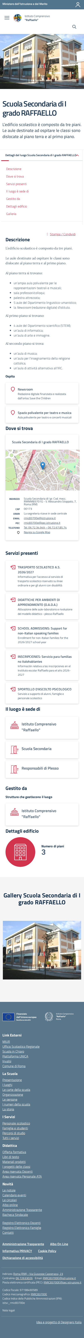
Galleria (11, 213)
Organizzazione (12, 1094)
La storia (8, 1109)
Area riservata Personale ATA (22, 1176)
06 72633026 (24, 1278)
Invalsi (6, 1061)
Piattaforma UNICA (15, 1056)
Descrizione (13, 168)
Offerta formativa (14, 1151)
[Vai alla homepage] (17, 18)
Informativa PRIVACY (17, 1250)
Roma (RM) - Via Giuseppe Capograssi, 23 (38, 1274)
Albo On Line (59, 1243)
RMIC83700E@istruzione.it (59, 1278)
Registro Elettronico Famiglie (21, 1227)
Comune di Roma (13, 1066)
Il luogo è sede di (17, 191)
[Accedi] (78, 4)
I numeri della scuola (16, 1104)
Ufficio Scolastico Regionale (21, 1046)
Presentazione (12, 1079)
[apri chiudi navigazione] (6, 18)
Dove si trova (15, 176)
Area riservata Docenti (17, 1171)
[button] (42, 155)
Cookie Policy (47, 1250)
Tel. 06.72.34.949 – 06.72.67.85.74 (45, 527)
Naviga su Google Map (37, 532)
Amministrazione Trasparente (22, 1209)
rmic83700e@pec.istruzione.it (42, 523)
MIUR (6, 1041)
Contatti (8, 1232)
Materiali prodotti (14, 1161)
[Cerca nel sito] (74, 27)
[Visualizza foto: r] (42, 950)
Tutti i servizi (10, 1137)
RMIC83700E (39, 1294)
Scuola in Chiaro (13, 1051)
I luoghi (7, 1084)
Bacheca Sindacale (15, 1214)
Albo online (10, 1204)
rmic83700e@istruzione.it (40, 518)
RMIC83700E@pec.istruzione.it (62, 1282)
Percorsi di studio (13, 1133)
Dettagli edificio (16, 206)
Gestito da (13, 198)
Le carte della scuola (16, 1089)
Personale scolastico (16, 1123)
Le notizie (8, 1190)
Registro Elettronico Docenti (21, 1222)
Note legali (8, 1310)
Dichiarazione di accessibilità (22, 1257)
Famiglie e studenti (15, 1128)
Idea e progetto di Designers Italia (59, 1322)
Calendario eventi (14, 1195)
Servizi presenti (16, 183)
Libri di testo (10, 1156)
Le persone (9, 1099)
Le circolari (9, 1200)
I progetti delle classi (16, 1166)
